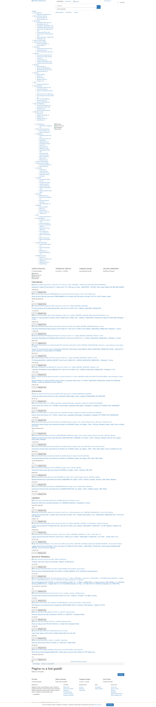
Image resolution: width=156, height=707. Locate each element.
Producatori (69, 12)
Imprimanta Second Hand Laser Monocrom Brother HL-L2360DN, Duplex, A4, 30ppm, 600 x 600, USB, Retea (67, 458)
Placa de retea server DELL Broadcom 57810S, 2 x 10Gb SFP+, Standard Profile (58, 614)
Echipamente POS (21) (43, 84)
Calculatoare (37, 21)
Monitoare (36, 65)
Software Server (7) (42, 118)
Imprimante (37, 47)
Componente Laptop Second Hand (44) (44, 183)
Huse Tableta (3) (41, 45)
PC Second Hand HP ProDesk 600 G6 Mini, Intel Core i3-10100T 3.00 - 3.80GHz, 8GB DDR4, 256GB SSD (66, 308)
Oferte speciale (59, 12)
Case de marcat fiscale (40, 40)
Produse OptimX (38, 86)
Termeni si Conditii (68, 693)
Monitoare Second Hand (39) (44, 69)
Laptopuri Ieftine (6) (42, 60)
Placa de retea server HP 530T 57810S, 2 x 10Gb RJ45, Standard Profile (55, 624)
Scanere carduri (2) (42, 79)
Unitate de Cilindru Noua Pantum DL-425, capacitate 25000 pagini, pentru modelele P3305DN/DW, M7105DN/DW (68, 396)
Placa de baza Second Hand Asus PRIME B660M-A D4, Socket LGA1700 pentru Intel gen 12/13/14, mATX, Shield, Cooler (71, 296)
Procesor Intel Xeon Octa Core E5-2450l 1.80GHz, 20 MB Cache (53, 562)
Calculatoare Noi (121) (43, 24)
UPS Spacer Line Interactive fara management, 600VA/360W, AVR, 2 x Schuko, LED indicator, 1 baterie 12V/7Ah (68, 605)
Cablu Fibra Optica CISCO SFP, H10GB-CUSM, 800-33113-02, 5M (53, 633)
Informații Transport (68, 688)
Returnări (81, 688)
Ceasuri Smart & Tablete (40, 42)
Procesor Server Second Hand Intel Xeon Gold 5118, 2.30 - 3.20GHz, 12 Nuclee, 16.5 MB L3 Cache (64, 595)
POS (35, 82)
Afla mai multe (98, 704)
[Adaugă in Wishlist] (32, 292)
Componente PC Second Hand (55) (44, 154)
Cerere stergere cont (116, 695)
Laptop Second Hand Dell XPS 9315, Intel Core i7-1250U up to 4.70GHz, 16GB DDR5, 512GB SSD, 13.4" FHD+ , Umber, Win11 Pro (75, 537)
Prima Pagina (36, 664)
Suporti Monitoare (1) (42, 71)
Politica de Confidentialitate (67, 691)
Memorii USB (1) (41, 74)
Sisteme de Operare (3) (43, 115)
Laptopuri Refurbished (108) (44, 61)
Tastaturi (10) (40, 81)
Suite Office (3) (41, 120)
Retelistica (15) (41, 108)
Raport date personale (116, 693)
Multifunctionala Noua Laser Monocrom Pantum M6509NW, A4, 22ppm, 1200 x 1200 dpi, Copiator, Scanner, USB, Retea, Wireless (74, 479)
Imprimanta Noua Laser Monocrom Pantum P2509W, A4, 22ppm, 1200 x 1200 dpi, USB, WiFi (62, 470)
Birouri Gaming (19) (42, 17)
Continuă (121, 674)
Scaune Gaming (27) (42, 19)
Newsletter (113, 692)
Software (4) (40, 117)
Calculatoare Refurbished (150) (45, 26)
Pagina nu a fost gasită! (48, 664)
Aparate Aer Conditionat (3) (44, 14)
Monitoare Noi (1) (41, 66)
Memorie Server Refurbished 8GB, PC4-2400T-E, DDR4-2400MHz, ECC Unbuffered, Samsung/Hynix (65, 571)
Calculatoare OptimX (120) (44, 87)
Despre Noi (66, 687)
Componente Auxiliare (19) (44, 105)
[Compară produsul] (35, 292)
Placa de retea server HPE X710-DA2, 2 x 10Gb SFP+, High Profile (53, 642)
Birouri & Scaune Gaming (40, 16)
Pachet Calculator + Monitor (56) (45, 37)
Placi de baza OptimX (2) (43, 99)
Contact (76, 12)
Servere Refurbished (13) (43, 110)
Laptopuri (36, 53)
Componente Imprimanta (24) (44, 48)
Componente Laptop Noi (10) (44, 55)
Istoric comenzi (115, 688)
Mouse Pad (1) (41, 78)
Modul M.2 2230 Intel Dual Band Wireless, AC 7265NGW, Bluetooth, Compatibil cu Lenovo (61, 503)
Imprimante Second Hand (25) (45, 52)
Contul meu (114, 687)
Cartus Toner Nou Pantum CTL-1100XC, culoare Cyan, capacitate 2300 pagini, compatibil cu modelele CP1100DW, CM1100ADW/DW (75, 415)
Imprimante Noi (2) (42, 50)
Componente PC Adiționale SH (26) (44, 147)
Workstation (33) (41, 39)
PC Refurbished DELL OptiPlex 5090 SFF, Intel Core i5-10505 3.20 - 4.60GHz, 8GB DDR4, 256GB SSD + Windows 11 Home (72, 360)
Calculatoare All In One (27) (44, 22)
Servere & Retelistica (39, 104)
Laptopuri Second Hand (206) (44, 63)
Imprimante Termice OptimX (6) (45, 94)
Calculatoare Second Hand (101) (45, 27)
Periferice (36, 73)
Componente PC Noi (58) (43, 32)
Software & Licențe (38, 112)
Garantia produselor (68, 695)
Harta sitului (82, 690)
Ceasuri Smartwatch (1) (43, 43)
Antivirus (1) (40, 113)
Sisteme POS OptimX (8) (43, 102)
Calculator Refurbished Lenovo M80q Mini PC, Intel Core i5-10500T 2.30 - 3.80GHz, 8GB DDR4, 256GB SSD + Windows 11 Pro (73, 369)
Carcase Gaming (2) (42, 89)
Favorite (113, 690)
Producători (98, 687)
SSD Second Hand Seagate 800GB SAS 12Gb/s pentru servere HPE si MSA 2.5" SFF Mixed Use (63, 652)
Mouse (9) (39, 76)
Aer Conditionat (38, 13)
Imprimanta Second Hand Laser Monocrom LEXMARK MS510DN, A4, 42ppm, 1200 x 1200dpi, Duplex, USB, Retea (69, 489)
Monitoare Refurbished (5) (44, 68)
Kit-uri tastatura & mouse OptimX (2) (44, 232)
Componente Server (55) (43, 107)
